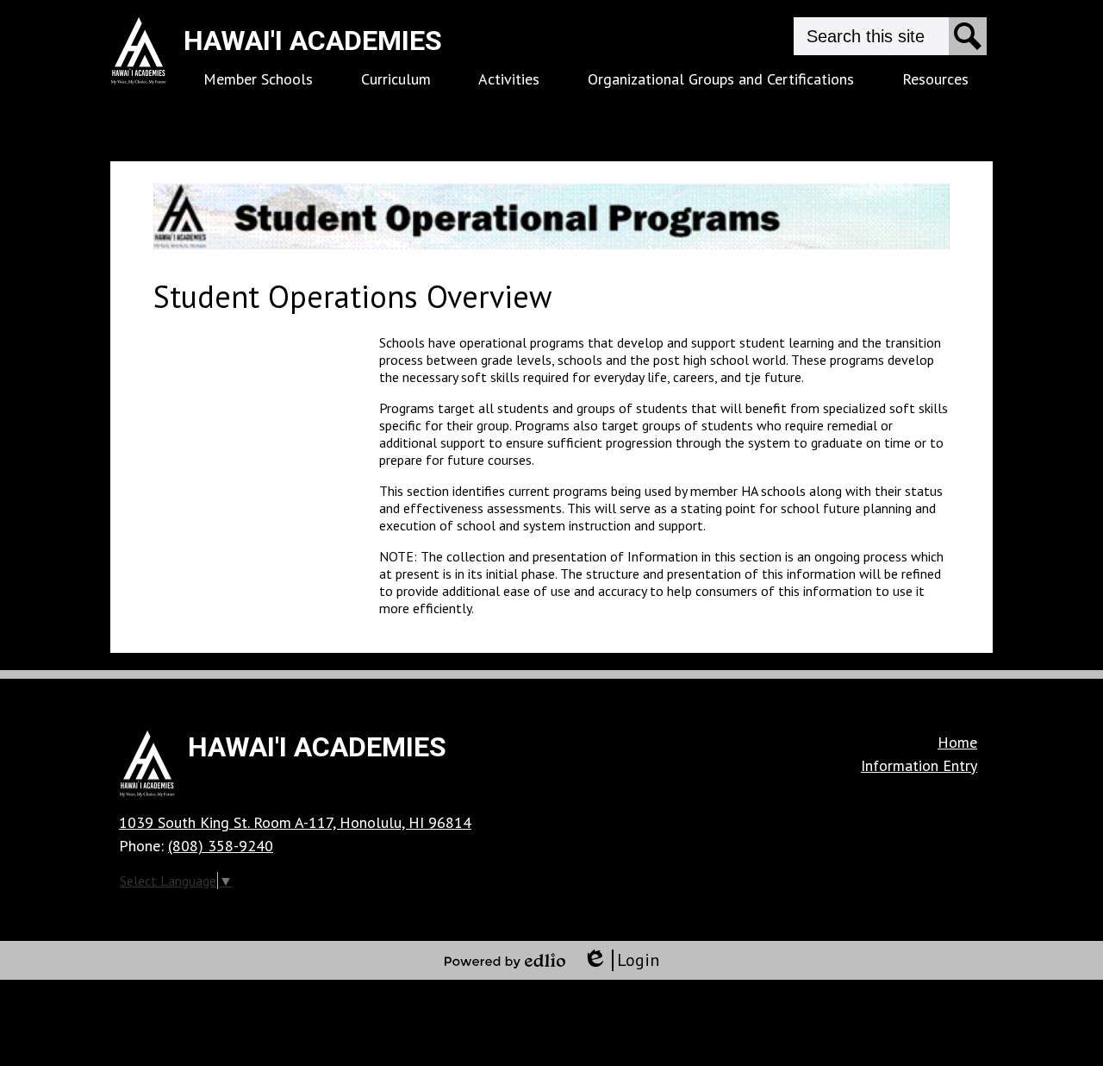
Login (621, 960)
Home (957, 742)
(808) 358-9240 (220, 846)
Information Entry (919, 765)
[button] (258, 79)
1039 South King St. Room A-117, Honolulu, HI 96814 (295, 822)
